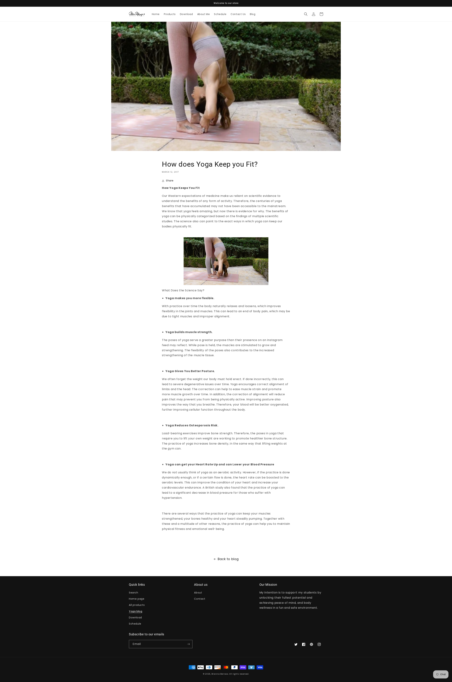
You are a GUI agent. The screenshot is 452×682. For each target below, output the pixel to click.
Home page (136, 599)
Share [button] (170, 180)
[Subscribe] (188, 644)
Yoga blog (135, 611)
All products (137, 605)
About (198, 592)
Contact (199, 599)
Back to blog (228, 559)
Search (133, 592)
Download (135, 617)
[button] (306, 14)
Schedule (135, 623)
